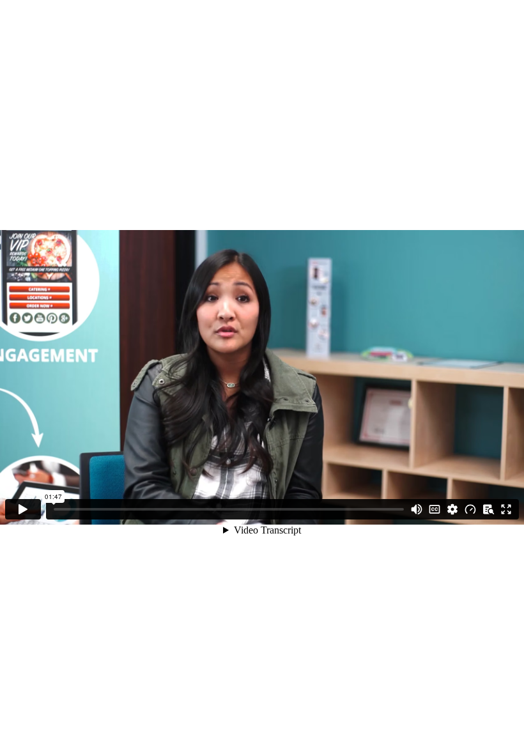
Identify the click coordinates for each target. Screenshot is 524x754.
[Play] (23, 509)
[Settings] (452, 509)
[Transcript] (488, 509)
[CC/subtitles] (434, 509)
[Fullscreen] (506, 509)
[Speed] (470, 509)
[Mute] (416, 509)
